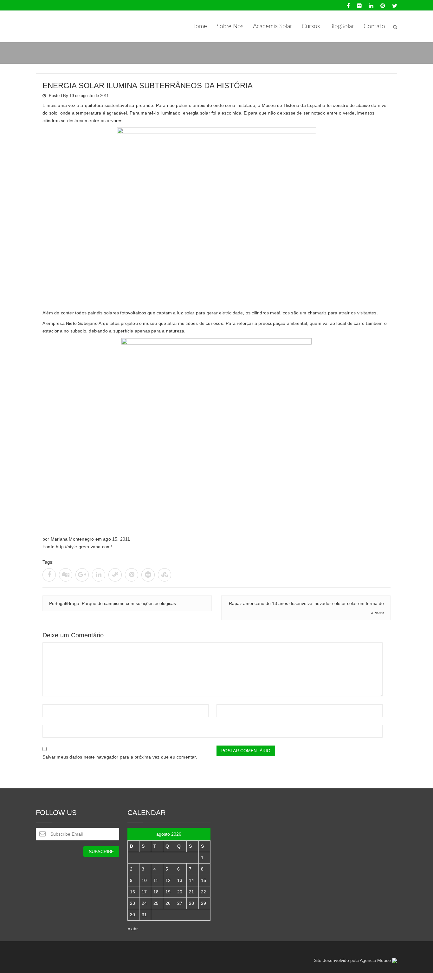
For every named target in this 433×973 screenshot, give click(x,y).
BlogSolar (341, 26)
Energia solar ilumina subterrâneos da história (147, 85)
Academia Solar (272, 26)
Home (199, 26)
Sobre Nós (230, 26)
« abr (132, 928)
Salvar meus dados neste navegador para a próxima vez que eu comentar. (119, 756)
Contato (374, 26)
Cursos (311, 26)
